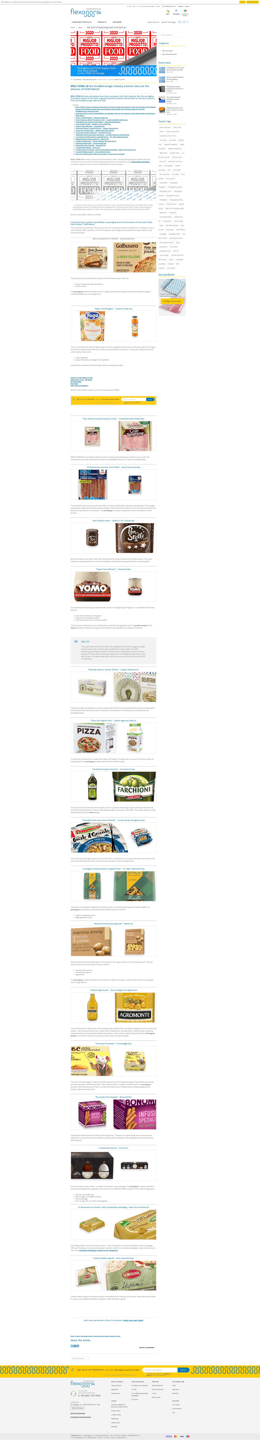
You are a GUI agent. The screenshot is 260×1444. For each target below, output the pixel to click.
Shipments (175, 1389)
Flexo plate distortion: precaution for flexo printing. (173, 99)
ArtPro (162, 132)
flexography (163, 200)
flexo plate (175, 174)
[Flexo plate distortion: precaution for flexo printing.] (162, 99)
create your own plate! (116, 154)
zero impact (171, 268)
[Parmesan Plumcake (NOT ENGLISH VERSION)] (114, 1061)
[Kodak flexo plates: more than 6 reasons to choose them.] (162, 110)
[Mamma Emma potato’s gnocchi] (114, 941)
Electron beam (177, 157)
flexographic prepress (175, 187)
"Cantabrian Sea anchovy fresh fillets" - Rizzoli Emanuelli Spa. (98, 122)
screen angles (164, 255)
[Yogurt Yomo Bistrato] (114, 586)
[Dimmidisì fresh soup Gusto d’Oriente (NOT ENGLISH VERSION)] (114, 837)
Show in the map (77, 1408)
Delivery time (115, 1423)
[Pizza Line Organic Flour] (114, 738)
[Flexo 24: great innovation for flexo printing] (162, 79)
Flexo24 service (116, 1385)
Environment (115, 1393)
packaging (163, 234)
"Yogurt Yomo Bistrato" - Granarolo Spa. (90, 126)
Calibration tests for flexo (168, 136)
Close (243, 2)
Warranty (114, 1427)
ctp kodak (172, 140)
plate (178, 242)
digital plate (163, 153)
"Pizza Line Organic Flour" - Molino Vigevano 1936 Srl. (94, 131)
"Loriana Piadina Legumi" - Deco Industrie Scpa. (92, 152)
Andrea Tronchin (120, 79)
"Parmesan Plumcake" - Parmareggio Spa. (90, 143)
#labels (77, 1336)
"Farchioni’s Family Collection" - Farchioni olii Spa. (93, 133)
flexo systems (170, 178)
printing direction (165, 251)
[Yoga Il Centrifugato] (114, 326)
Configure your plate (81, 22)
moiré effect (170, 230)
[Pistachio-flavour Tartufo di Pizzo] (114, 687)
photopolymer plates (167, 242)
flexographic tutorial (172, 195)
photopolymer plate (176, 238)
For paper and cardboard (140, 1385)
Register (180, 6)
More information (252, 2)
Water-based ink (157, 1385)
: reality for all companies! (107, 1250)
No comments (77, 79)
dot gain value (174, 153)
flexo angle (176, 170)
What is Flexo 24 (153, 22)
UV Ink (154, 1393)
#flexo (73, 1336)
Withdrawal (115, 1419)
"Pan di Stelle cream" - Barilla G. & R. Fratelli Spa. (93, 124)
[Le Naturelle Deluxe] (114, 1165)
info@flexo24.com (170, 6)
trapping (170, 264)
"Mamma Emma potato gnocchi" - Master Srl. (92, 139)
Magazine (117, 22)
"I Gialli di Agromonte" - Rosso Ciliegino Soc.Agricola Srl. (95, 141)
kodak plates (167, 221)
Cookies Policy (116, 1415)
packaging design (174, 234)
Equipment (114, 1389)
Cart (173, 1413)
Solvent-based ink (157, 1389)
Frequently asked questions (81, 1417)
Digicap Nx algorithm (171, 144)
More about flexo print (89, 79)
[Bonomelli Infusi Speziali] (114, 1114)
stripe (171, 259)
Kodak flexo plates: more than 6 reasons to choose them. (174, 110)
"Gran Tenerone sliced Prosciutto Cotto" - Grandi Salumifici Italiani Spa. (101, 120)
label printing (178, 221)
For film (134, 1389)
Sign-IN (187, 6)
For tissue (135, 1399)
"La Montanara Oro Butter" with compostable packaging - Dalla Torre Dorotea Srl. (105, 150)
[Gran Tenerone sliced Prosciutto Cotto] (114, 436)
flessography (169, 166)
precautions (163, 247)
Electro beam (156, 1397)
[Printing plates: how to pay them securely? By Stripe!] (162, 70)
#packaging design (87, 1336)
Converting (163, 140)
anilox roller (177, 127)
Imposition (172, 213)
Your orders (176, 1405)
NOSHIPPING (181, 230)
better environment (172, 132)
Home (73, 27)
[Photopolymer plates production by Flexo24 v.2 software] (162, 89)
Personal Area (176, 1409)
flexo (169, 170)
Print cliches (174, 247)
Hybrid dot (163, 213)
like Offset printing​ (172, 225)
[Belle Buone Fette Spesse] (114, 257)
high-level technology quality (174, 208)
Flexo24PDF (163, 183)
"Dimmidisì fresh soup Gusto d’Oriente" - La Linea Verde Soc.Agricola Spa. (102, 135)
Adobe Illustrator (165, 127)
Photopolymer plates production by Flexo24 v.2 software (174, 89)
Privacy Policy (115, 1411)
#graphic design (115, 1336)
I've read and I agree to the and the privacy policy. (159, 1374)
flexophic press (172, 204)
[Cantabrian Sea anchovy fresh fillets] (114, 484)
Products (102, 22)
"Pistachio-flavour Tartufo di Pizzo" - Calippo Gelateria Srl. (96, 128)
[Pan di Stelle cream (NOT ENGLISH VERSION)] (114, 538)
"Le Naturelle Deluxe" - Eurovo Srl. (87, 148)
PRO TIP (175, 251)
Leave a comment (146, 1347)
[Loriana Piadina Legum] (114, 1275)
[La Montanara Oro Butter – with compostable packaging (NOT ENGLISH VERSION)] (114, 1224)
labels (162, 225)
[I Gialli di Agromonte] (114, 1007)
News (80, 27)
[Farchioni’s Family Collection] (114, 786)
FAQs (158, 6)
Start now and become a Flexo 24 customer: (100, 154)
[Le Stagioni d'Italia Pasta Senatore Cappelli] (114, 886)
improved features (166, 217)
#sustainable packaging (101, 1336)
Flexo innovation (167, 51)
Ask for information (78, 1413)
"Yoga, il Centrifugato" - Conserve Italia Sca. (91, 118)
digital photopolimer (174, 149)
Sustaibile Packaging (87, 1250)
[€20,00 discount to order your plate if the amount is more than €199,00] (114, 400)
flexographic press (166, 191)
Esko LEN (163, 161)
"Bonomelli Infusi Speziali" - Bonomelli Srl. (90, 145)
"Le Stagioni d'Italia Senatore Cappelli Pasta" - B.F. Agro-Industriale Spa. (101, 137)
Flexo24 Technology (168, 22)
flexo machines (165, 174)
